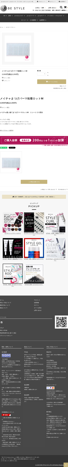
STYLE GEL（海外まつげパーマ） (34, 259)
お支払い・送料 (39, 7)
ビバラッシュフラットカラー (13, 233)
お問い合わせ (52, 7)
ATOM (5, 330)
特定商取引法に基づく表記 (59, 88)
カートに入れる (53, 82)
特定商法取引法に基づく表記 (8, 333)
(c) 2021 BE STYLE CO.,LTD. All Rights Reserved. (50, 465)
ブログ (2, 328)
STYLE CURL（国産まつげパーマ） (55, 234)
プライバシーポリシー (6, 335)
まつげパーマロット (10, 27)
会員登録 (62, 1)
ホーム (1, 27)
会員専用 (42, 20)
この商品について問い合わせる (47, 189)
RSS (1, 330)
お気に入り (7, 80)
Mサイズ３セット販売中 (6, 130)
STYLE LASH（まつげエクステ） (34, 284)
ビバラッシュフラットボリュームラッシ (34, 234)
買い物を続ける (62, 189)
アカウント (41, 1)
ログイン (51, 1)
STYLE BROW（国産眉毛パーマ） (13, 259)
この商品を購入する (34, 182)
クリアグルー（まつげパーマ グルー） (55, 259)
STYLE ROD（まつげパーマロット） (12, 285)
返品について (63, 86)
